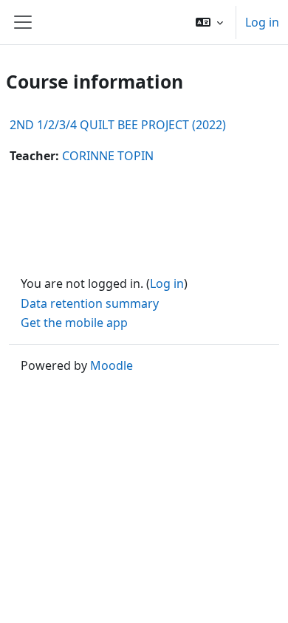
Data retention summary (90, 303)
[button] (209, 22)
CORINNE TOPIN (108, 156)
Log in (262, 22)
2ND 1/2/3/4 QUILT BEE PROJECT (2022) (118, 125)
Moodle (111, 365)
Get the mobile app (74, 322)
